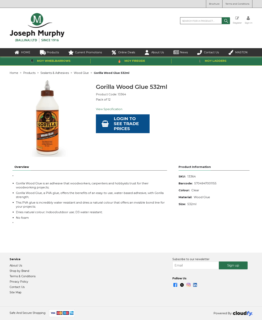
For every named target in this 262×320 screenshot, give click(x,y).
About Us (157, 52)
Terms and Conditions (237, 3)
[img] (175, 285)
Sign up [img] (233, 265)
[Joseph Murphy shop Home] (37, 41)
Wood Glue (81, 73)
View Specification (109, 109)
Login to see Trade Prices (126, 123)
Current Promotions (88, 52)
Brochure (214, 3)
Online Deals (126, 52)
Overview (21, 167)
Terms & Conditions (22, 276)
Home (14, 73)
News (184, 52)
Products (53, 52)
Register (237, 22)
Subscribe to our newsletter (190, 259)
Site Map (15, 292)
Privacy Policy (19, 281)
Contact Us (211, 52)
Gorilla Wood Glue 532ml (111, 73)
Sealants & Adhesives (54, 73)
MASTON (241, 52)
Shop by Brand (19, 271)
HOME (25, 52)
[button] (226, 20)
